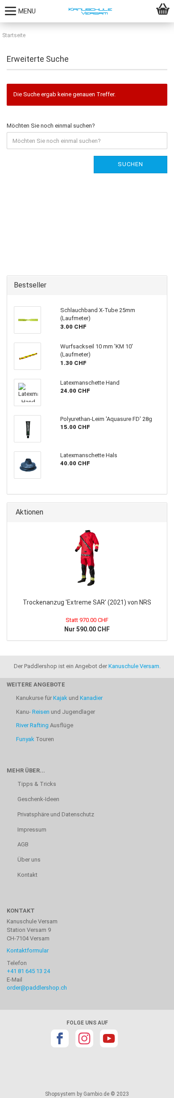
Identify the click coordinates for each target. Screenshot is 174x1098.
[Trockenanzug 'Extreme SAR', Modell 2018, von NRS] (87, 558)
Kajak (60, 698)
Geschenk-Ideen (37, 799)
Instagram (84, 1038)
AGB (22, 844)
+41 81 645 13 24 (28, 971)
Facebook (60, 1038)
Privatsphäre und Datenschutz (55, 814)
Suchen (130, 164)
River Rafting (32, 725)
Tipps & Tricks (36, 784)
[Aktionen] (157, 512)
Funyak (25, 739)
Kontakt (26, 874)
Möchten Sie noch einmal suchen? (51, 125)
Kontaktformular (28, 950)
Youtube (109, 1038)
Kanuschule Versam (133, 666)
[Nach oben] (149, 1084)
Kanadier (91, 698)
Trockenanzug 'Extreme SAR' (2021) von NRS (87, 602)
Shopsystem (60, 1094)
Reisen (41, 711)
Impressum (31, 829)
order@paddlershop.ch (37, 987)
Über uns (28, 859)
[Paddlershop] (87, 11)
